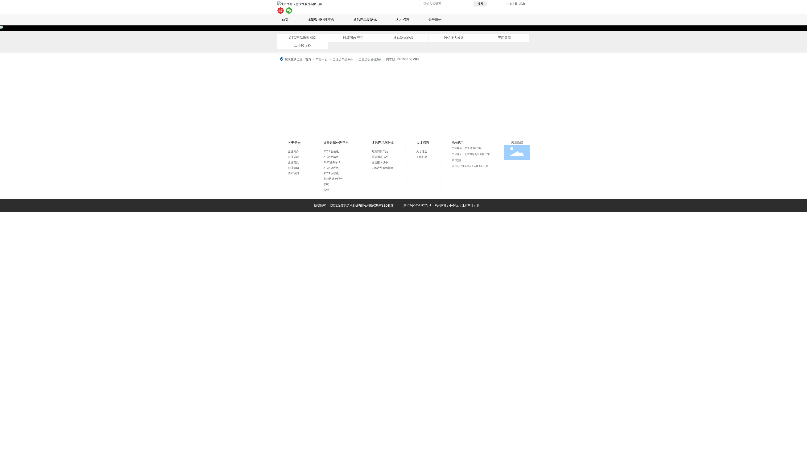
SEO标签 (388, 205)
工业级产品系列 (343, 59)
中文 (509, 3)
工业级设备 (302, 45)
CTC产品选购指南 (302, 38)
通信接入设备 (454, 38)
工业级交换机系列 (370, 59)
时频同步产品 (353, 38)
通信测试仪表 (403, 38)
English (520, 3)
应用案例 (504, 38)
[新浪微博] (280, 10)
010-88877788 (473, 148)
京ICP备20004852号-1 (417, 205)
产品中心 (321, 59)
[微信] (289, 10)
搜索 (480, 3)
